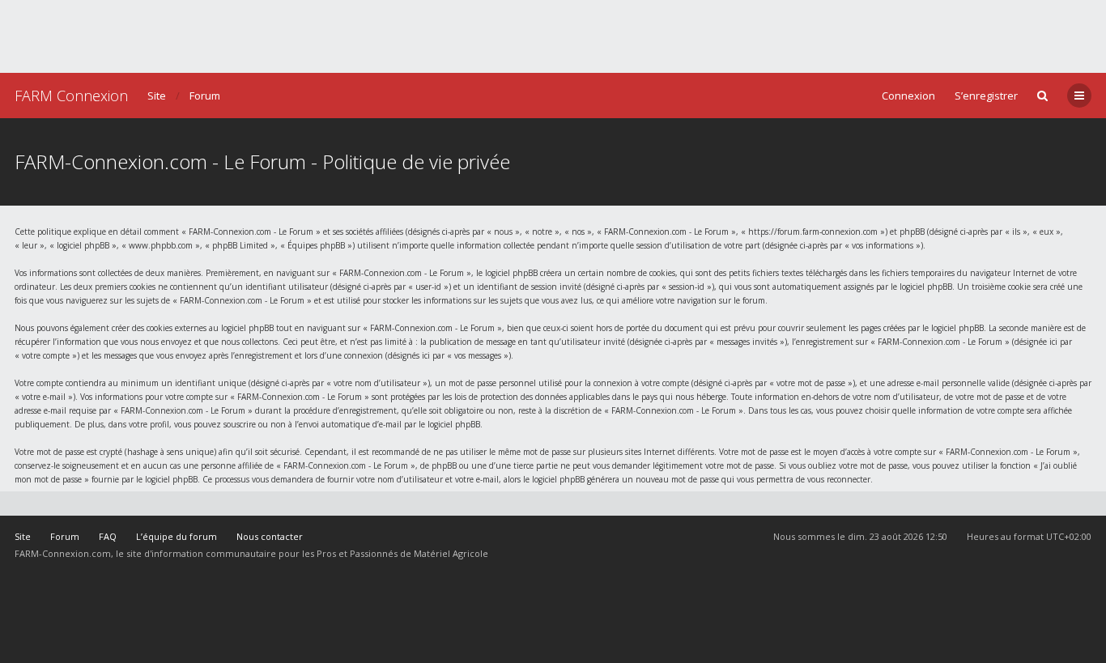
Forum (204, 95)
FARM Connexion (71, 95)
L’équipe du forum (176, 536)
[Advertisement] (553, 36)
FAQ (108, 536)
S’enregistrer (986, 95)
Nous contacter (269, 536)
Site (156, 95)
